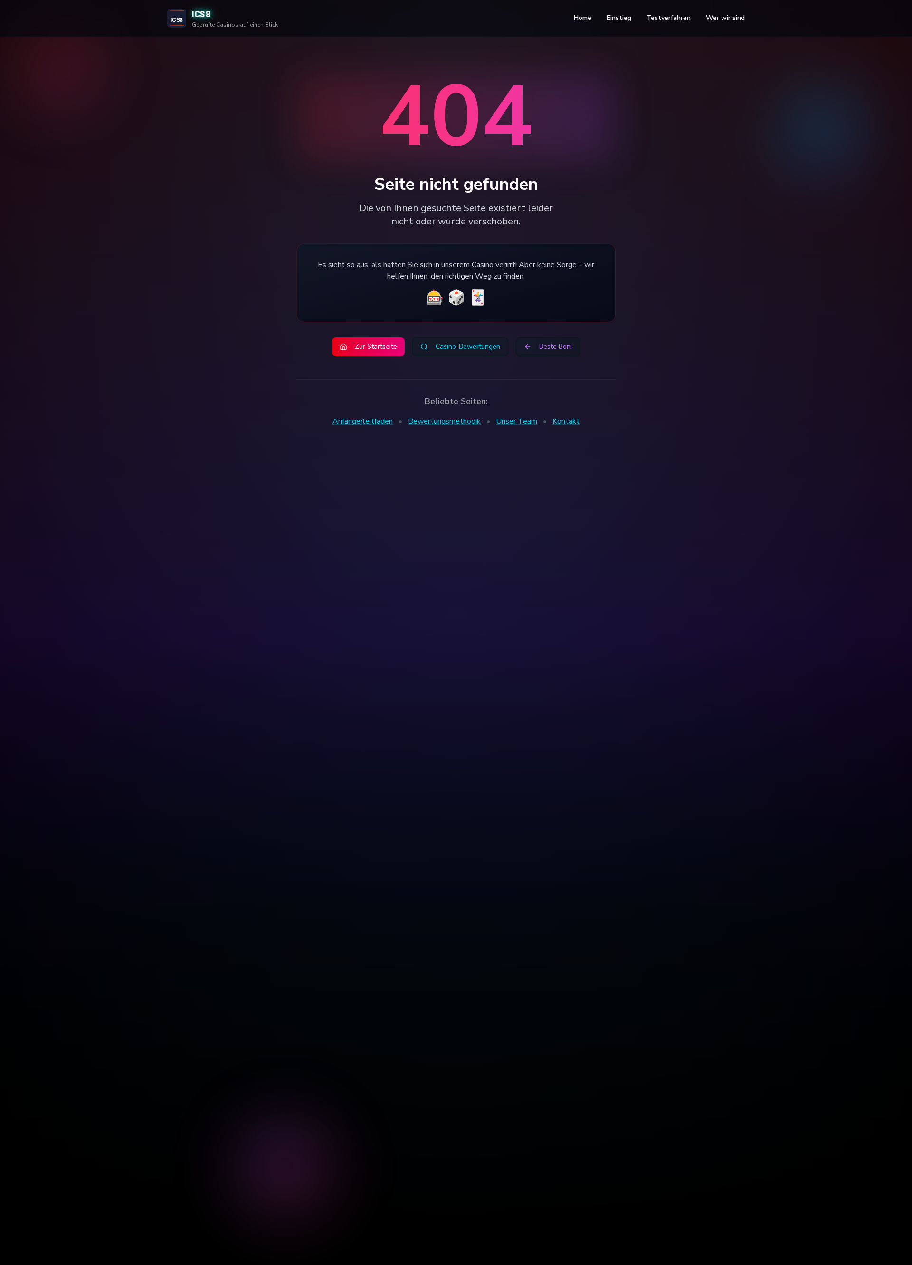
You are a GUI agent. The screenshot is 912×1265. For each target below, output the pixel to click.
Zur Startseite (376, 346)
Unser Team (516, 421)
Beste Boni (555, 346)
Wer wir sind (725, 17)
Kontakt (566, 421)
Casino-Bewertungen (468, 346)
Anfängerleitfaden (362, 421)
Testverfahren (668, 17)
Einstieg (619, 17)
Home (582, 17)
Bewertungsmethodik (444, 421)
